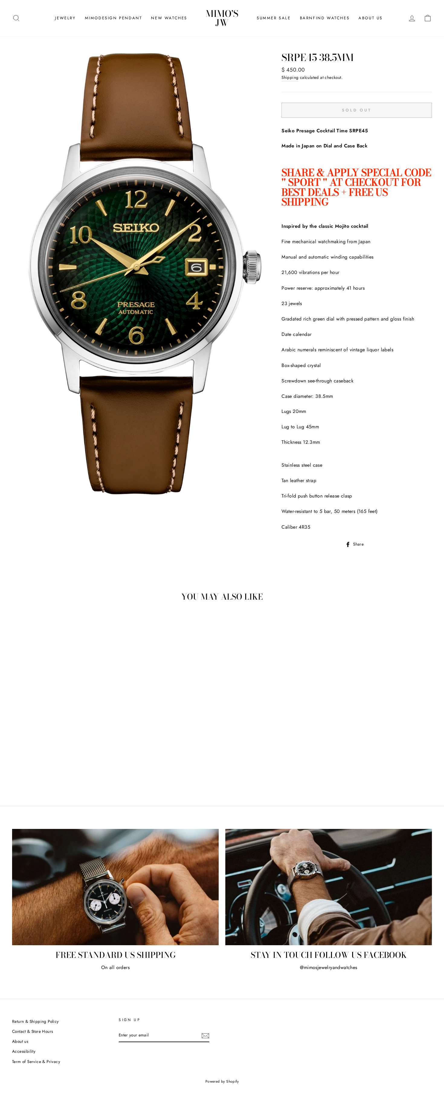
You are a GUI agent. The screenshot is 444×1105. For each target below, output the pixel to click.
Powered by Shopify (222, 1081)
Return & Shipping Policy (35, 1021)
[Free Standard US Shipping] (115, 887)
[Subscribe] (205, 1035)
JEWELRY (65, 18)
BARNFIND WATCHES (325, 18)
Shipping (290, 77)
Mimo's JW (222, 18)
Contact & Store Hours (32, 1031)
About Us (371, 18)
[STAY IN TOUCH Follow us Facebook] (328, 887)
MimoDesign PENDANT (113, 18)
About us (20, 1041)
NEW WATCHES (169, 18)
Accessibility (23, 1051)
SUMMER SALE (274, 18)
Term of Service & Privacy (36, 1061)
